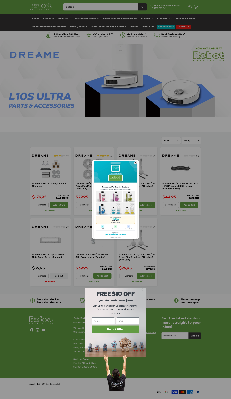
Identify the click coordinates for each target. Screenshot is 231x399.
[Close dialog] (142, 289)
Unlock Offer (115, 329)
